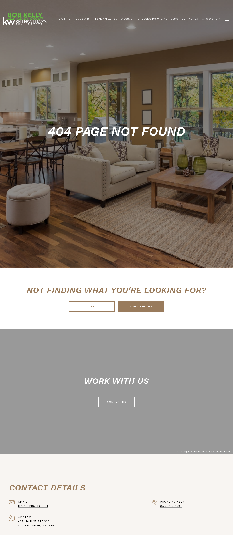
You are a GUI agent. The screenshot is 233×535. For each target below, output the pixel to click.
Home (92, 306)
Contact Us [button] (116, 402)
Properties (62, 18)
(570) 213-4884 (171, 506)
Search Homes (141, 306)
